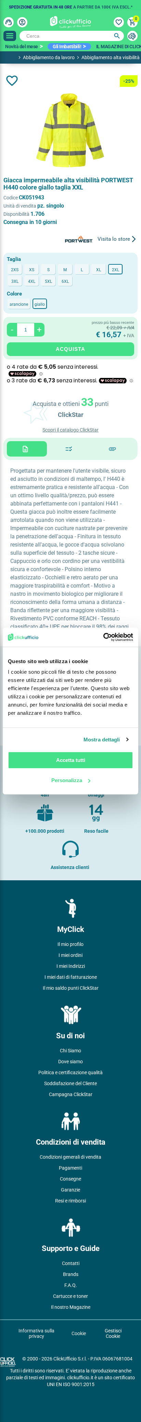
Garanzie (70, 1190)
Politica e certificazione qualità (70, 1072)
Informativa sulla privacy (36, 1333)
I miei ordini (70, 955)
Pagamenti (70, 1168)
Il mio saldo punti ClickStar (71, 988)
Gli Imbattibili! (67, 46)
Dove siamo (70, 1061)
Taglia (14, 259)
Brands (70, 1274)
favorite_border (12, 81)
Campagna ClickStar (70, 1094)
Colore (14, 294)
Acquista (70, 349)
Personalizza (66, 780)
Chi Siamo (70, 1050)
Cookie (79, 1333)
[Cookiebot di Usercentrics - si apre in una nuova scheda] (103, 637)
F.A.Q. (70, 1285)
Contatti (70, 1263)
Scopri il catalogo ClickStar (70, 430)
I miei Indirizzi (70, 966)
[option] (70, 5)
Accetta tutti (70, 760)
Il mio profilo (70, 944)
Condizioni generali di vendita (70, 1157)
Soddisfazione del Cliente (70, 1083)
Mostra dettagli (102, 739)
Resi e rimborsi (70, 1200)
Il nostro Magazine (70, 1307)
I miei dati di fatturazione (70, 977)
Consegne (70, 1179)
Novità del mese (21, 46)
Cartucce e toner (70, 1296)
